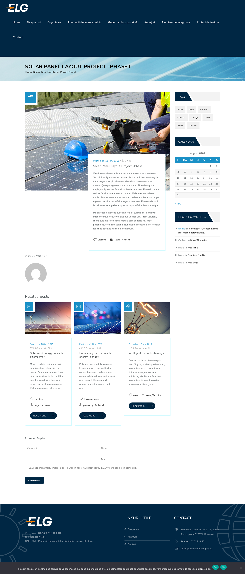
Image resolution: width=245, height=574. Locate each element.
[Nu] (240, 568)
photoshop (88, 405)
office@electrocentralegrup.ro (196, 548)
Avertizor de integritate (176, 22)
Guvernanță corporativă (123, 22)
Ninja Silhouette (198, 240)
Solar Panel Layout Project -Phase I (58, 72)
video (180, 125)
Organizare (55, 22)
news (96, 399)
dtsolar (182, 228)
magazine (38, 405)
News (36, 72)
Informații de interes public (85, 22)
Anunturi (132, 536)
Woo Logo (193, 262)
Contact (18, 37)
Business (88, 399)
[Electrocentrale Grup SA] (24, 7)
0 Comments (40, 348)
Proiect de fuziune (208, 22)
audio (180, 109)
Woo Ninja (193, 247)
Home (16, 22)
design (195, 117)
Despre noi (34, 22)
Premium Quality (196, 255)
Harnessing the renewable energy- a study (95, 355)
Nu (223, 567)
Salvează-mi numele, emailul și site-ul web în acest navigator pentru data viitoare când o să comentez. (83, 467)
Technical (125, 239)
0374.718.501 (198, 541)
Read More (39, 415)
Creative (102, 239)
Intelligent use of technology (146, 353)
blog (192, 109)
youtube (193, 125)
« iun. (178, 203)
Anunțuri (149, 22)
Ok (215, 567)
